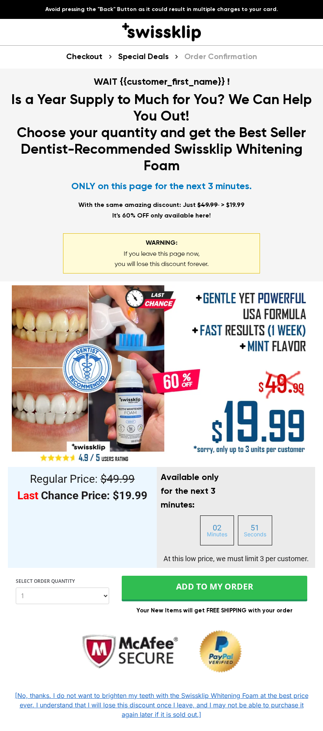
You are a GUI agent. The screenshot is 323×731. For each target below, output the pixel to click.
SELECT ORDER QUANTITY (45, 581)
